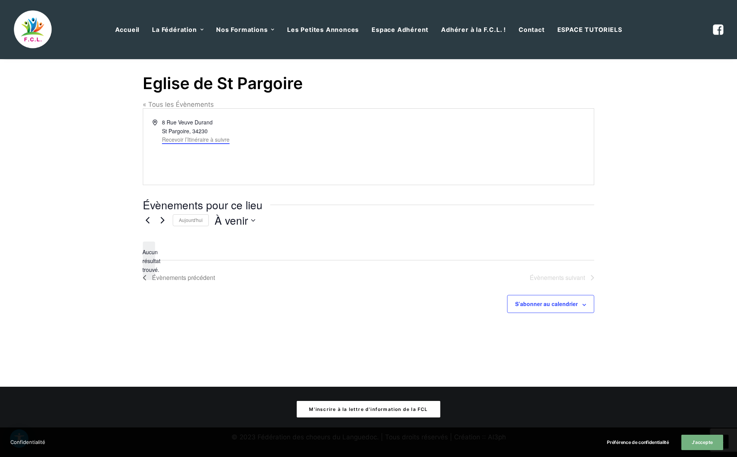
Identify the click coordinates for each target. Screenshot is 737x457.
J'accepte (702, 442)
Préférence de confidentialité (638, 442)
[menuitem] (127, 29)
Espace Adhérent (400, 29)
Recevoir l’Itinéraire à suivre (196, 139)
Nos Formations (242, 29)
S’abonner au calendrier (546, 304)
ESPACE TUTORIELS (589, 29)
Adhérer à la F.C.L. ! (473, 29)
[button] (717, 29)
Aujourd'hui (191, 220)
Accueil (127, 29)
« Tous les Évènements (178, 104)
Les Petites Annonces (323, 29)
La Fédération (174, 29)
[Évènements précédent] (147, 220)
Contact (532, 29)
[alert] (149, 261)
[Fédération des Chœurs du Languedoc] (33, 29)
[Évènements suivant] (162, 220)
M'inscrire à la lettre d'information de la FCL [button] (368, 409)
